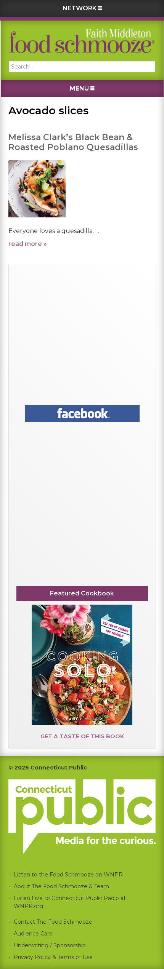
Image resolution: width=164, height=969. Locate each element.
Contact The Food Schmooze (53, 921)
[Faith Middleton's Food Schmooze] (82, 40)
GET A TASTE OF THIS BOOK (82, 736)
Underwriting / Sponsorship (50, 945)
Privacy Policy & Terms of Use (53, 957)
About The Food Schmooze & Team (61, 886)
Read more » (27, 243)
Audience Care (33, 933)
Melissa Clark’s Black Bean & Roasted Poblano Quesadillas (73, 142)
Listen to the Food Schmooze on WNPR (68, 874)
